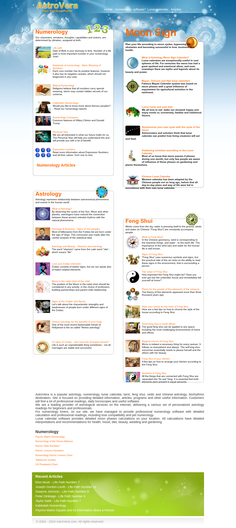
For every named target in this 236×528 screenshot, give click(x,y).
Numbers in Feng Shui (154, 373)
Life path (57, 47)
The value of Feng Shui (154, 271)
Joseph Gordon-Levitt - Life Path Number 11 (65, 487)
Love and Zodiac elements (66, 263)
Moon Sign (150, 32)
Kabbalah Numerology (50, 505)
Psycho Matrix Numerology (50, 436)
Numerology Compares (65, 117)
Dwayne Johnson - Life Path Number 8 (62, 491)
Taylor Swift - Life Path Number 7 (58, 501)
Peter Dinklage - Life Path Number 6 (60, 496)
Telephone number (45, 459)
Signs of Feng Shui (152, 254)
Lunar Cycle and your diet (157, 106)
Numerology (51, 32)
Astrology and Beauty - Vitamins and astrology (77, 246)
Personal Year (60, 131)
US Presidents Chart (46, 464)
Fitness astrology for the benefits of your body (77, 321)
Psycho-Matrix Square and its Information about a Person (74, 510)
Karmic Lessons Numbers (49, 450)
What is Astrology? (62, 208)
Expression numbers (64, 149)
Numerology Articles (56, 165)
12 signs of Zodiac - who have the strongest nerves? (80, 342)
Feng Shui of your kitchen (156, 358)
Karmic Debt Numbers (47, 445)
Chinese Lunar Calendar (156, 176)
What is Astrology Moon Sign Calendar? (165, 57)
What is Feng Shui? (152, 237)
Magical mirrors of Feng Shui (157, 341)
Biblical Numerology (63, 85)
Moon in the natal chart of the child (71, 281)
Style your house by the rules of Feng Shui (165, 306)
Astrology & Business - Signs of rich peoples (76, 228)
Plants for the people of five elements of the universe (170, 289)
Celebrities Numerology (65, 102)
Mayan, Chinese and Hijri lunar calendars (166, 80)
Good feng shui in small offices (158, 323)
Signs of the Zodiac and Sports (69, 301)
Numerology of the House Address (54, 441)
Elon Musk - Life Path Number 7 (57, 482)
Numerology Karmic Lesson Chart (53, 455)
